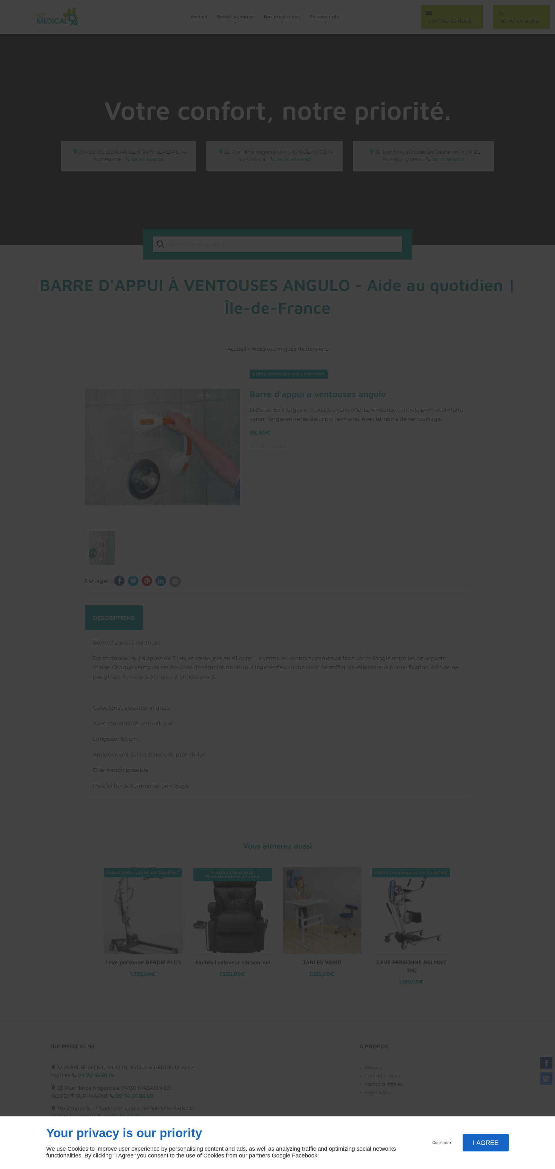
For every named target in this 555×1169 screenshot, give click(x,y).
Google (281, 1155)
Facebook (304, 1155)
